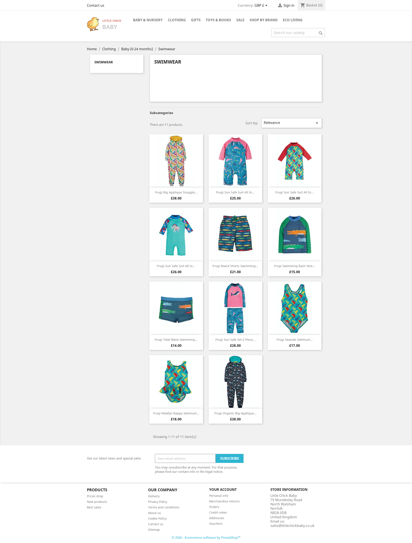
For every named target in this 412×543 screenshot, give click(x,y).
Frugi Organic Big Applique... (235, 413)
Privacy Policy (157, 502)
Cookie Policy (157, 518)
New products (97, 502)
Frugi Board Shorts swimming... (235, 266)
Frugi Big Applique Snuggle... (176, 192)
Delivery (154, 496)
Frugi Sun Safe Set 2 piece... (235, 340)
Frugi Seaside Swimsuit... (295, 340)
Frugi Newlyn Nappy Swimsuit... (176, 413)
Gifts (196, 20)
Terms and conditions (163, 507)
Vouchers (216, 524)
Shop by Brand (264, 20)
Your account (223, 489)
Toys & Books (218, 20)
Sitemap (154, 530)
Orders (214, 507)
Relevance (292, 123)
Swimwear (103, 62)
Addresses (216, 518)
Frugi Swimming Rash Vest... (294, 266)
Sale (240, 20)
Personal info (218, 496)
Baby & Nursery (148, 20)
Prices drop (95, 496)
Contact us (95, 5)
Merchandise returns (224, 501)
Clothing (177, 20)
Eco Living (293, 20)
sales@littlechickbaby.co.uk (292, 525)
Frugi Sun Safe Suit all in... (235, 192)
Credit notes (218, 512)
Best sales (94, 507)
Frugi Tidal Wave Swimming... (176, 340)
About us (154, 513)
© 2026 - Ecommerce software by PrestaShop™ (206, 537)
